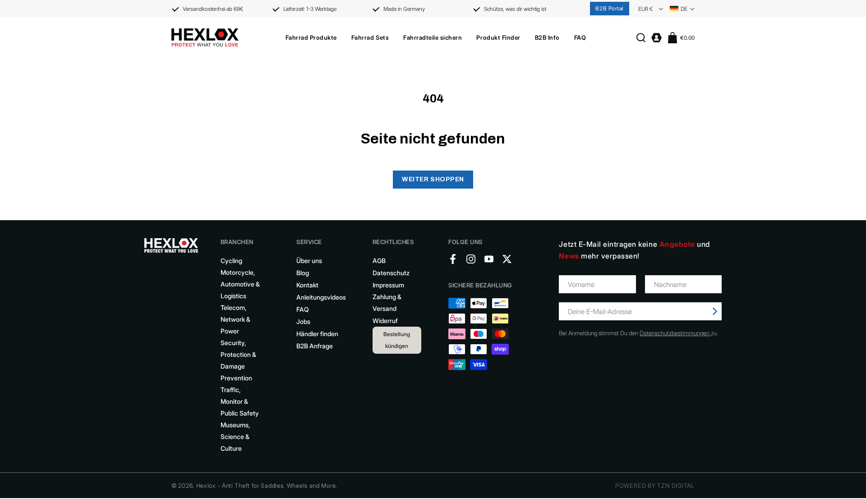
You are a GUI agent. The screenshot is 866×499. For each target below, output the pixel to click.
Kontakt (307, 285)
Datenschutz (391, 273)
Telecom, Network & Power (235, 319)
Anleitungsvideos (321, 297)
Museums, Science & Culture (235, 436)
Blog (302, 273)
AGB (379, 260)
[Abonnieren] (715, 311)
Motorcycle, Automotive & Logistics (240, 284)
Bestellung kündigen (396, 340)
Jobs (303, 321)
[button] (311, 37)
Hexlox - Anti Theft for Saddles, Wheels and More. (266, 485)
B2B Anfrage (314, 346)
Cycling (231, 260)
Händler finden (317, 333)
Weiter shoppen (433, 179)
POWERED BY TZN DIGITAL (655, 485)
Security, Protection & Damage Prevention (238, 360)
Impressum (388, 285)
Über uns (309, 260)
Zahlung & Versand (387, 302)
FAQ (302, 309)
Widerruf (385, 320)
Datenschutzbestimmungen (675, 333)
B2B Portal (609, 8)
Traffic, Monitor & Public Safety (240, 401)
